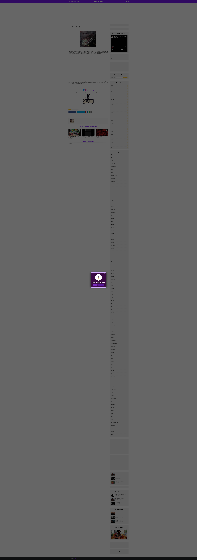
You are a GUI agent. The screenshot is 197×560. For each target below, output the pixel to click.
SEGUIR (95, 284)
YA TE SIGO (101, 284)
